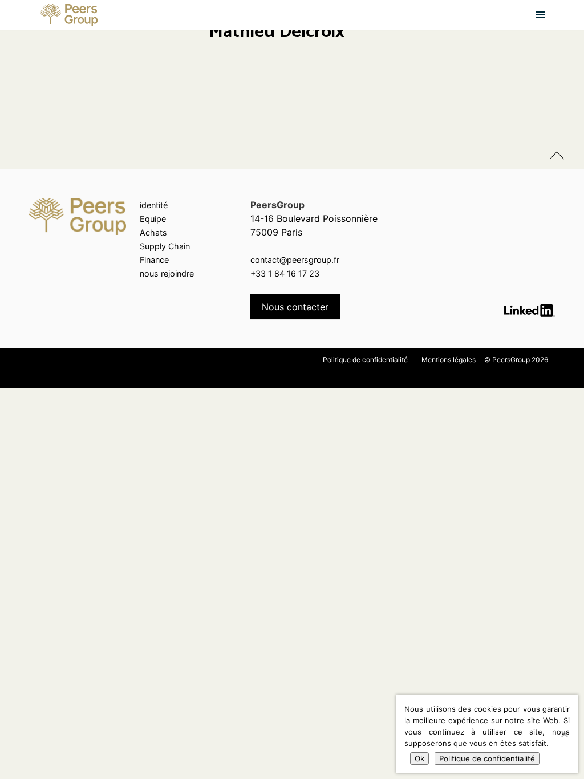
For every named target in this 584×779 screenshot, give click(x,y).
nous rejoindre (167, 273)
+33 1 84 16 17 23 (284, 273)
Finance (154, 260)
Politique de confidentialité (365, 359)
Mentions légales (448, 359)
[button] (540, 15)
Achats (153, 232)
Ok (419, 758)
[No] (564, 734)
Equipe (153, 219)
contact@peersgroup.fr (294, 260)
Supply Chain (165, 246)
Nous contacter (295, 307)
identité (154, 205)
